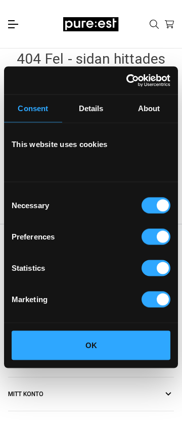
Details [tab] (91, 108)
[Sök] (154, 24)
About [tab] (149, 108)
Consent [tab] (33, 108)
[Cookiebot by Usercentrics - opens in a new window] (128, 80)
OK (91, 345)
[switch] (156, 236)
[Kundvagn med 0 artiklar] (169, 24)
